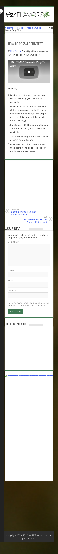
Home (10, 27)
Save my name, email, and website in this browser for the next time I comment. (28, 304)
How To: (20, 27)
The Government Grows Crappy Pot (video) (34, 219)
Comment (13, 241)
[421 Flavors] (29, 14)
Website (12, 290)
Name (11, 270)
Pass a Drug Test (34, 27)
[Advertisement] (29, 186)
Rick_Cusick (15, 51)
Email (11, 280)
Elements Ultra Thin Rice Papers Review (24, 212)
